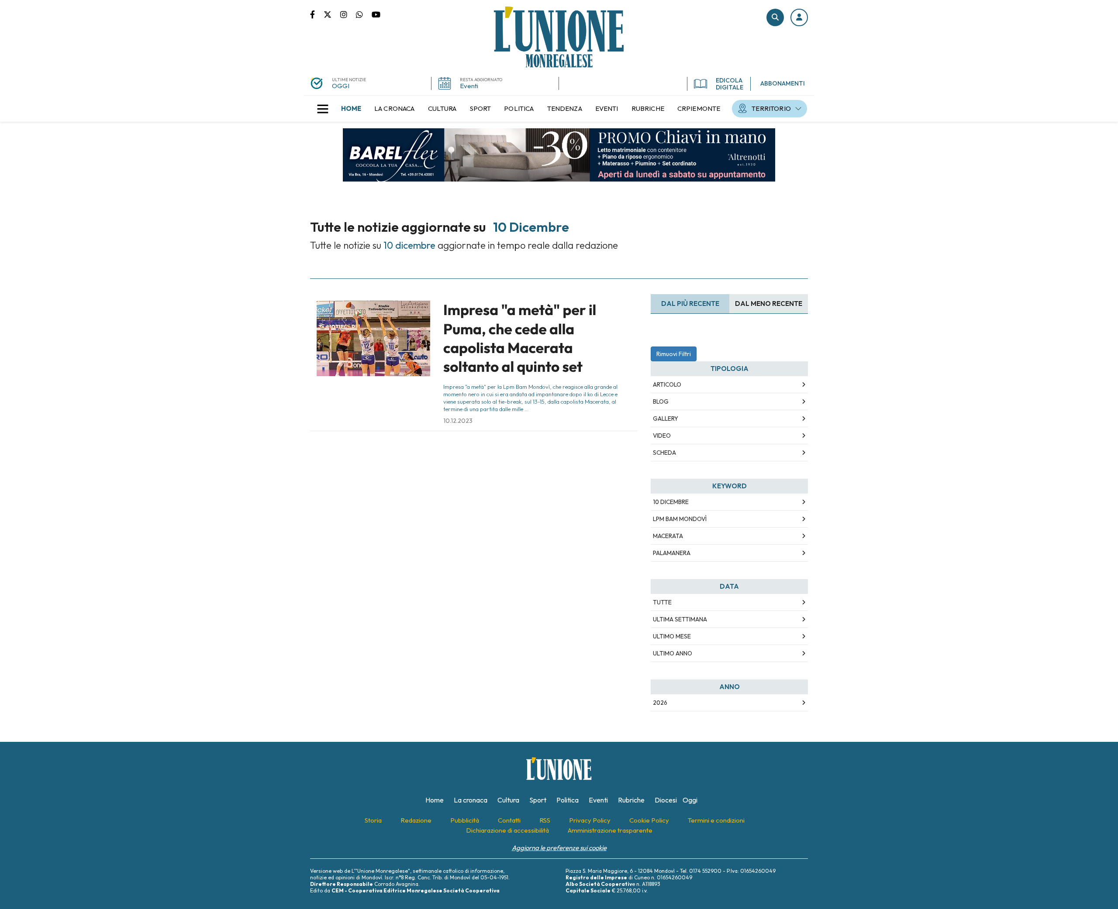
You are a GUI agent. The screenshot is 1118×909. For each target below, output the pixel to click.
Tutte (662, 602)
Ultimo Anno (672, 653)
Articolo (667, 384)
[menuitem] (351, 109)
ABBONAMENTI (782, 83)
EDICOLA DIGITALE (729, 84)
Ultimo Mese (672, 636)
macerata (668, 536)
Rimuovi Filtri (673, 354)
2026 (660, 703)
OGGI (340, 86)
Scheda (664, 452)
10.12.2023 (458, 421)
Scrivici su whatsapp (364, 14)
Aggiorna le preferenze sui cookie (559, 848)
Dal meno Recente (768, 303)
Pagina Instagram (348, 14)
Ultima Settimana (680, 619)
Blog (661, 401)
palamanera (671, 553)
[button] (799, 17)
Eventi (469, 86)
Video (662, 435)
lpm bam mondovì (680, 519)
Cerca (775, 17)
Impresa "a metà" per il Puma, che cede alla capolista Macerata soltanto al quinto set (519, 338)
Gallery (665, 418)
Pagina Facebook (317, 14)
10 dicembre (671, 502)
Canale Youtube (376, 14)
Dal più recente (690, 303)
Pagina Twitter (332, 14)
